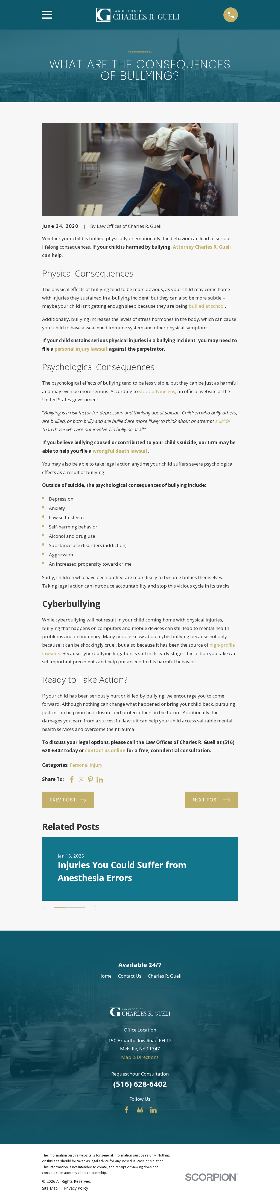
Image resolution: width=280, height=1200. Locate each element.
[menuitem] (50, 1188)
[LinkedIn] (153, 1109)
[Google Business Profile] (140, 1109)
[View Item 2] (70, 907)
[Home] (137, 15)
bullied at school (207, 306)
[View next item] (95, 907)
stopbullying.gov (157, 391)
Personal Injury (86, 765)
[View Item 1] (59, 907)
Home (105, 976)
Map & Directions (140, 1057)
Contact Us (129, 976)
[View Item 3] (80, 907)
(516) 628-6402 (140, 1084)
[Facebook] (126, 1109)
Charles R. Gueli (165, 976)
